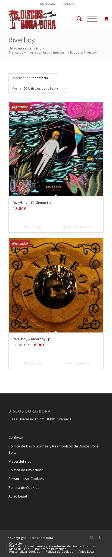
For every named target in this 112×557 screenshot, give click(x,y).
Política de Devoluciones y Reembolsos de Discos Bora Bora (53, 449)
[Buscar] (76, 18)
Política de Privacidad (25, 469)
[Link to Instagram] (91, 537)
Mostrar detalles (78, 227)
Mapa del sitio (20, 461)
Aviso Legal (17, 496)
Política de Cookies (23, 487)
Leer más (34, 227)
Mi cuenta (47, 4)
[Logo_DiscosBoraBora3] (46, 18)
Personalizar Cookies (26, 478)
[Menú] (89, 18)
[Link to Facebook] (99, 537)
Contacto (68, 4)
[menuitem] (48, 4)
